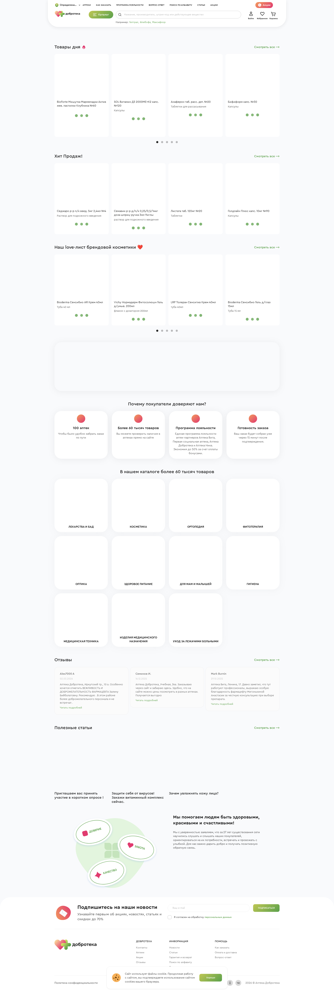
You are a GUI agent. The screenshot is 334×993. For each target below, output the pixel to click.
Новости (174, 948)
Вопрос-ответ (156, 5)
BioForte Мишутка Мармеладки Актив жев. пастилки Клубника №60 (81, 103)
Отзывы (141, 962)
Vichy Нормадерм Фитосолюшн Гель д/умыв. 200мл (138, 304)
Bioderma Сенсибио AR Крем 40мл (80, 302)
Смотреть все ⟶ (267, 47)
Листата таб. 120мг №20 (186, 211)
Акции (214, 5)
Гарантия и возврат (180, 957)
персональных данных (218, 917)
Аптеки (87, 5)
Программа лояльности (130, 5)
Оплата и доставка (226, 952)
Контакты (141, 948)
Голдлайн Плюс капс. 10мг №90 (248, 211)
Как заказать (103, 5)
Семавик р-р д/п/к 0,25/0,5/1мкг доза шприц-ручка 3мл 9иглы (136, 213)
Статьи (201, 5)
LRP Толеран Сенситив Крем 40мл (193, 302)
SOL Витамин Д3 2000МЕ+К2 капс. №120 (136, 103)
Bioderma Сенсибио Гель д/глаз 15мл (249, 304)
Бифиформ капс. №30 (242, 101)
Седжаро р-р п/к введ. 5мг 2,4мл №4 (81, 211)
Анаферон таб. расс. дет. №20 (191, 101)
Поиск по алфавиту (181, 5)
